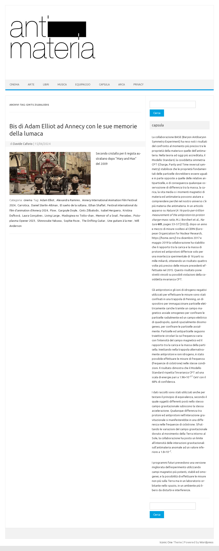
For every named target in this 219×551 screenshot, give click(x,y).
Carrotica (23, 205)
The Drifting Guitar (93, 220)
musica (62, 84)
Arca (121, 84)
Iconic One (166, 542)
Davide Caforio (23, 144)
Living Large (52, 215)
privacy (138, 84)
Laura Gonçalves (32, 215)
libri (46, 84)
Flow (53, 210)
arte (31, 84)
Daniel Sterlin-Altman (44, 205)
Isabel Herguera (111, 210)
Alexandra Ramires (68, 200)
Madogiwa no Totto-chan (78, 215)
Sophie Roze (72, 220)
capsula (104, 84)
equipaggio (82, 84)
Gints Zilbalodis (89, 210)
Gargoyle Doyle (67, 210)
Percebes (125, 215)
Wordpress (206, 542)
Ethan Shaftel (97, 205)
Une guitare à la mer (119, 220)
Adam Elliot (47, 200)
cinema (14, 84)
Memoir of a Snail (107, 215)
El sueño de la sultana (73, 205)
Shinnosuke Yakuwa (49, 220)
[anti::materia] (66, 72)
